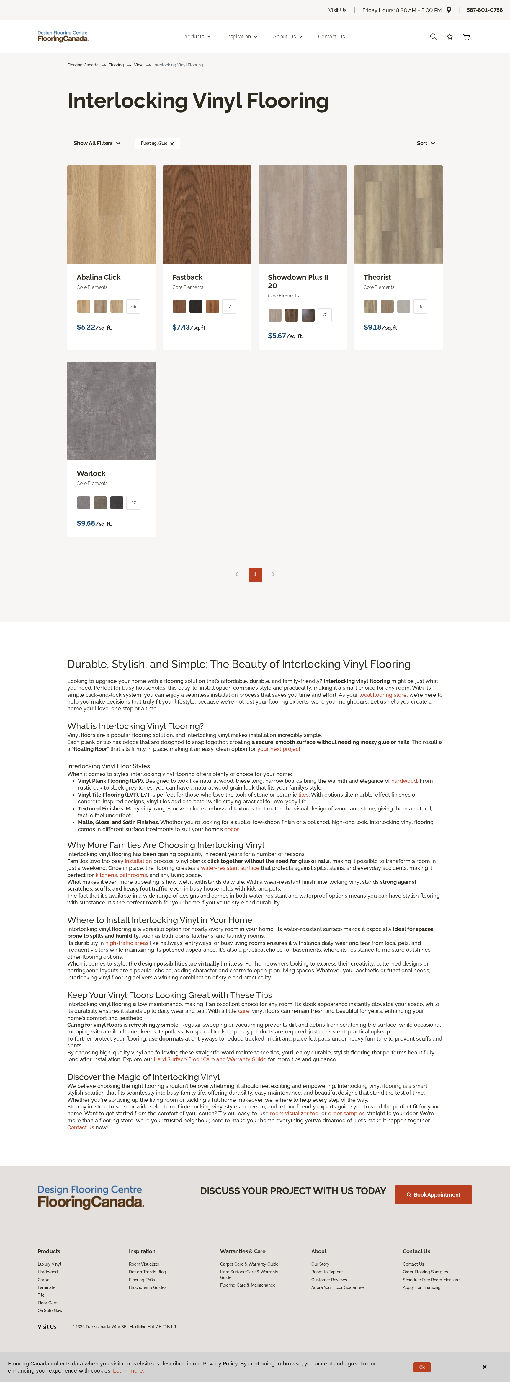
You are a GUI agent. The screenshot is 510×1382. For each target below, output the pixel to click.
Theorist (377, 277)
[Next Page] (274, 575)
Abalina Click (98, 277)
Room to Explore (327, 1271)
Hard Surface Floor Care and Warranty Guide (210, 1059)
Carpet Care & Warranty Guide (249, 1264)
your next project (278, 749)
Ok (422, 1367)
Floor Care (48, 1302)
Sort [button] (422, 143)
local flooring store (383, 695)
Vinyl (138, 65)
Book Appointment (437, 1194)
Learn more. (128, 1371)
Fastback (187, 277)
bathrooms (133, 875)
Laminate (46, 1287)
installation (138, 861)
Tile (41, 1295)
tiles (303, 795)
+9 (420, 306)
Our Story (320, 1264)
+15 (133, 306)
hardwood (404, 781)
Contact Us (331, 36)
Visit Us (337, 10)
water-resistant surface (230, 868)
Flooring (116, 65)
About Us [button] (284, 36)
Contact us (80, 1127)
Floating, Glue (154, 143)
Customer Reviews (329, 1279)
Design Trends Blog (147, 1271)
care (243, 1011)
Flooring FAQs (142, 1279)
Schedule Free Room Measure (431, 1279)
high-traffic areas (126, 943)
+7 (229, 306)
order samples (346, 1113)
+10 (133, 502)
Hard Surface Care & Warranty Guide (249, 1274)
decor (231, 829)
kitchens (106, 875)
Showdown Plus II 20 (298, 281)
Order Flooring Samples (425, 1271)
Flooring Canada (83, 65)
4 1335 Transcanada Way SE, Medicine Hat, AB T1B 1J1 (124, 1326)
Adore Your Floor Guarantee (337, 1287)
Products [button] (193, 36)
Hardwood (48, 1271)
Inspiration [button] (238, 36)
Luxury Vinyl (49, 1264)
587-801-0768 (485, 10)
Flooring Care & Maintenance (247, 1285)
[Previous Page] (236, 575)
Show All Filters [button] (93, 143)
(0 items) (466, 36)
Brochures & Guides (147, 1287)
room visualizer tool (295, 1113)
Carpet (44, 1279)
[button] (433, 37)
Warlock (91, 473)
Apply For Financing (422, 1287)
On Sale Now (50, 1310)
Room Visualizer (144, 1264)
